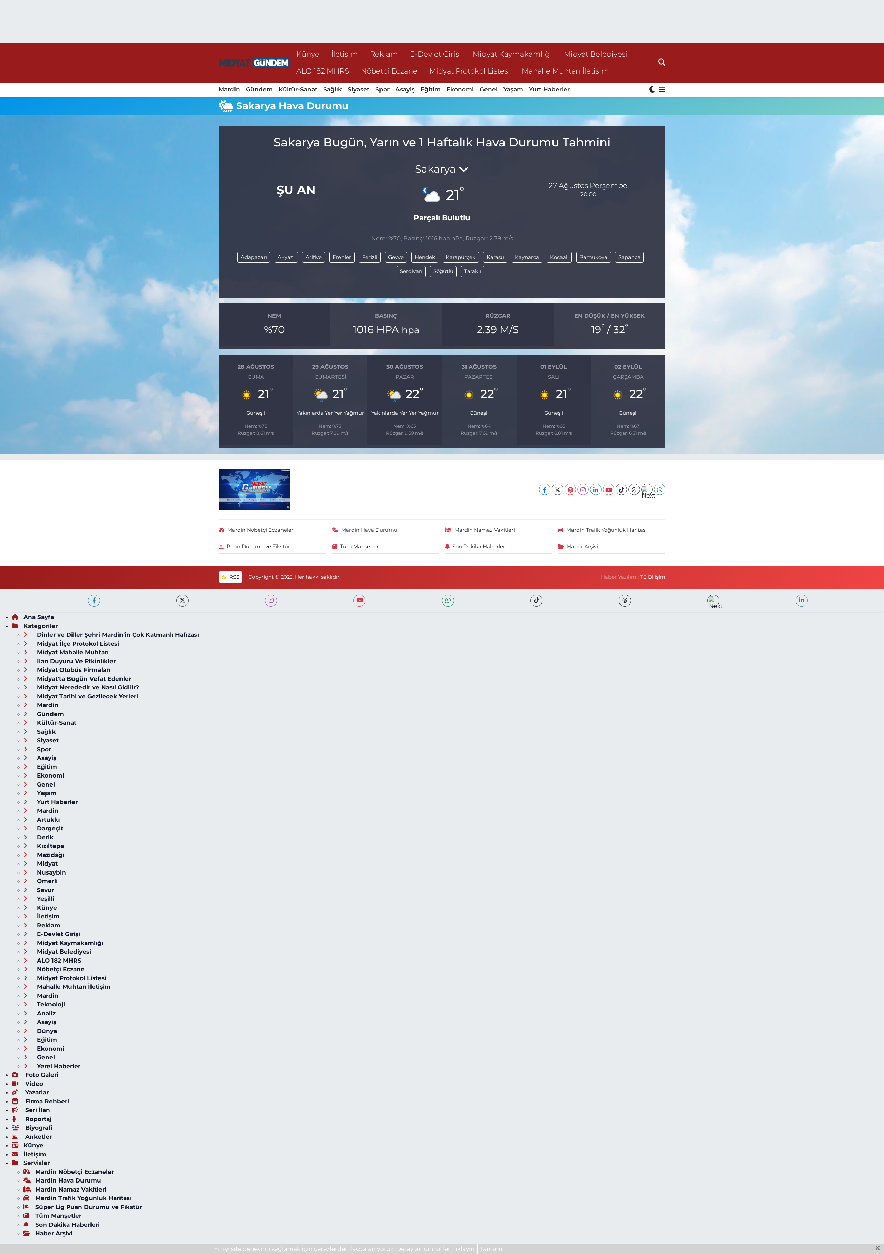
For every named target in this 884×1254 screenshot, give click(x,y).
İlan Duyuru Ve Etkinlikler (75, 661)
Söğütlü (443, 271)
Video (33, 1083)
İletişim (344, 53)
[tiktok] (536, 601)
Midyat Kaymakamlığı (512, 53)
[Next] (647, 489)
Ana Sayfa (38, 617)
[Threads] (634, 489)
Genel (489, 89)
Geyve (396, 257)
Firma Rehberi (46, 1101)
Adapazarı (254, 257)
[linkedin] (802, 601)
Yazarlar (36, 1092)
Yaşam (513, 89)
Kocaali (559, 257)
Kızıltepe (49, 845)
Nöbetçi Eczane (389, 70)
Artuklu (47, 819)
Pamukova (593, 257)
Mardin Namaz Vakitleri (484, 530)
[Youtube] (608, 489)
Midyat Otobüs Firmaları (72, 669)
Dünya (46, 1031)
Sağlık (332, 89)
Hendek (425, 257)
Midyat (46, 863)
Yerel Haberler (57, 1066)
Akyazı (286, 257)
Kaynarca (527, 257)
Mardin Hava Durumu (369, 530)
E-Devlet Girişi (435, 53)
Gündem (259, 89)
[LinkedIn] (596, 489)
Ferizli (369, 257)
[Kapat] (879, 1248)
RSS (233, 577)
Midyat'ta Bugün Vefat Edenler (83, 678)
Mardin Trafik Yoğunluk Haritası (606, 530)
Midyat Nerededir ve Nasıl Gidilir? (87, 687)
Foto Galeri (40, 1074)
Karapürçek (460, 257)
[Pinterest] (570, 489)
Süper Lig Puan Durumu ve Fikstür (88, 1207)
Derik (44, 837)
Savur (44, 890)
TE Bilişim (652, 577)
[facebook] (94, 601)
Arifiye (314, 257)
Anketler (37, 1136)
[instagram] (271, 601)
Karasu (495, 257)
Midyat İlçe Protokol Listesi (77, 643)
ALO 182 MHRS (322, 70)
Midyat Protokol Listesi (469, 70)
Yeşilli (44, 898)
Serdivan (411, 271)
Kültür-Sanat (298, 89)
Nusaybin (50, 872)
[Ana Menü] (661, 90)
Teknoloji (50, 1004)
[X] (557, 489)
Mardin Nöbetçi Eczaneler (260, 530)
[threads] (625, 601)
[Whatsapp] (659, 489)
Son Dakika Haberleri (479, 546)
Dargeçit (49, 828)
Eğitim (431, 89)
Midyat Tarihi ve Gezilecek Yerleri (86, 696)
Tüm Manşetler (359, 546)
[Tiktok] (621, 489)
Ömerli (46, 881)
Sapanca (629, 257)
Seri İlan (36, 1110)
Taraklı (472, 271)
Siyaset (358, 89)
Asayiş (405, 89)
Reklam (384, 53)
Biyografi (37, 1127)
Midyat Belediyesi (595, 53)
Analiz (45, 1013)
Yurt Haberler (549, 89)
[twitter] (182, 601)
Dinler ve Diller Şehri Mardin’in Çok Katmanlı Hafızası (117, 634)
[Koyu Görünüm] (652, 90)
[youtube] (359, 601)
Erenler (342, 257)
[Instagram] (583, 489)
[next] (713, 601)
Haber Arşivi (582, 546)
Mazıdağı (49, 854)
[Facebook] (544, 489)
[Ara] (661, 62)
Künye (307, 53)
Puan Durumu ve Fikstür (258, 546)
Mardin (229, 89)
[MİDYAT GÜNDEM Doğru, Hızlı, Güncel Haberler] (254, 62)
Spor (382, 89)
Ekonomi (460, 89)
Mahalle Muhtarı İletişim (565, 70)
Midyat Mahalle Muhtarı (72, 652)
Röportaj (37, 1119)
